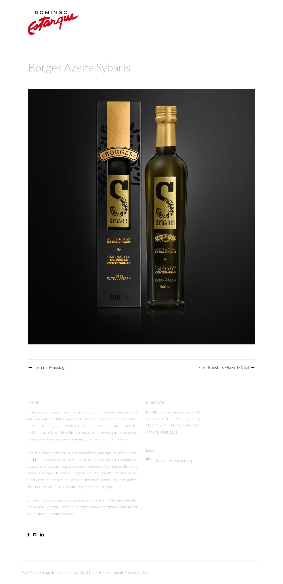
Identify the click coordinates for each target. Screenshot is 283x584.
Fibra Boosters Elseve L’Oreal (223, 367)
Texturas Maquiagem (51, 367)
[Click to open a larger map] (201, 487)
